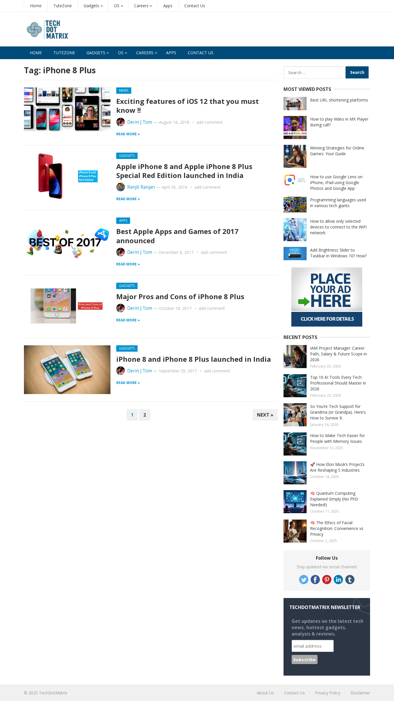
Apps (167, 5)
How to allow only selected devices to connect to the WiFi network (338, 226)
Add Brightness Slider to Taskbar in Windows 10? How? (338, 252)
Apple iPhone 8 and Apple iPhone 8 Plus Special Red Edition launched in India (184, 171)
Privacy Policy (327, 693)
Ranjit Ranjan (141, 187)
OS (116, 5)
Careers (141, 5)
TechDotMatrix (53, 693)
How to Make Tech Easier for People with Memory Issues (337, 438)
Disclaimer (360, 693)
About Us (265, 693)
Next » (265, 415)
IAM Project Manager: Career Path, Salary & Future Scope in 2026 (338, 353)
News (123, 90)
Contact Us (194, 5)
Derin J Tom (139, 122)
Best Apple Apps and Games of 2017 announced (177, 235)
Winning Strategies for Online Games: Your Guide (337, 150)
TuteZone (62, 5)
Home (36, 5)
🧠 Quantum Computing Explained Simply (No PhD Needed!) (334, 498)
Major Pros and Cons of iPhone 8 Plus (180, 296)
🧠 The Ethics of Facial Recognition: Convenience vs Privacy (336, 528)
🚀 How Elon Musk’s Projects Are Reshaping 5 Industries (337, 467)
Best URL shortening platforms (339, 100)
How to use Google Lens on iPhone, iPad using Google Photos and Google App (336, 182)
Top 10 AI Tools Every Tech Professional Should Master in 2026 (338, 382)
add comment (209, 122)
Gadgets (91, 5)
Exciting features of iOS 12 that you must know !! (187, 105)
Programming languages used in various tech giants (338, 202)
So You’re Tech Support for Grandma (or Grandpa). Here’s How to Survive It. (338, 412)
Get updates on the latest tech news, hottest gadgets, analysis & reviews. (327, 627)
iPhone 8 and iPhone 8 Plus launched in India (193, 359)
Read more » (128, 134)
